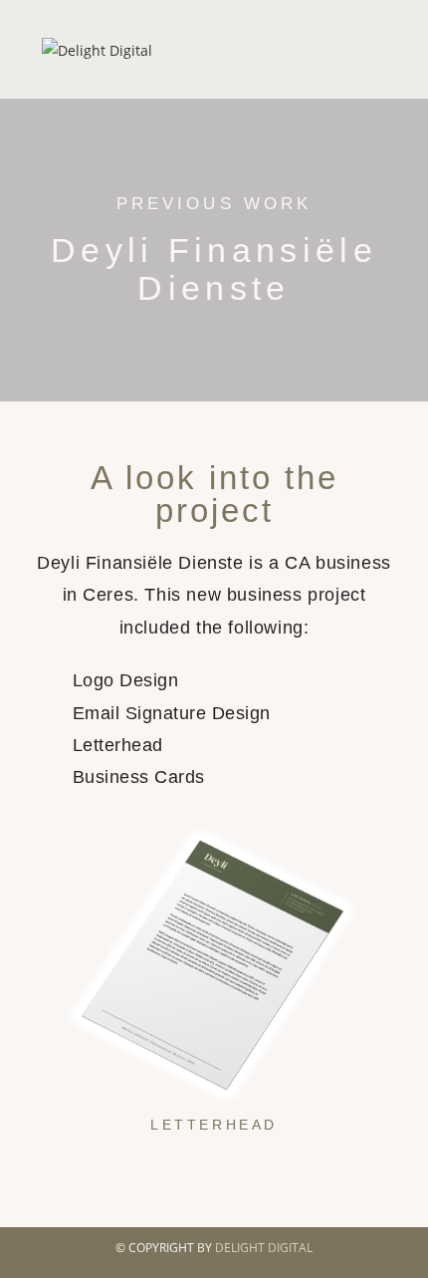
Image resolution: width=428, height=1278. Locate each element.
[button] (44, 975)
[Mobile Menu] (381, 49)
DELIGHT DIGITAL (264, 1247)
